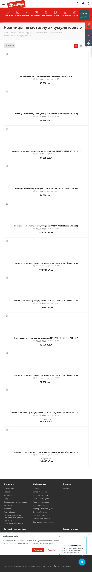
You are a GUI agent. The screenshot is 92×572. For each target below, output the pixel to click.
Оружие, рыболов (41, 515)
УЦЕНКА (75, 16)
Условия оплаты (40, 492)
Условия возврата (40, 505)
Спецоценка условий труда (15, 502)
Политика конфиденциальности (13, 522)
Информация (39, 484)
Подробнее (52, 550)
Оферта (7, 498)
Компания (9, 484)
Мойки (56, 16)
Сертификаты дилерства (43, 522)
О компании (9, 488)
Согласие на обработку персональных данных (13, 516)
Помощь (37, 488)
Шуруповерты (37, 16)
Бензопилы (28, 16)
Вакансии (8, 505)
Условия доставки (40, 495)
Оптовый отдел (40, 512)
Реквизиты (8, 508)
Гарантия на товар (41, 502)
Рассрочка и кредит (41, 518)
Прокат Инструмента (42, 498)
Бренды (66, 488)
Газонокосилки (18, 16)
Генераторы (47, 16)
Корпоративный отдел (43, 508)
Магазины (8, 495)
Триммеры (9, 16)
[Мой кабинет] (83, 4)
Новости (7, 492)
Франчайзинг (9, 512)
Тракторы (66, 16)
